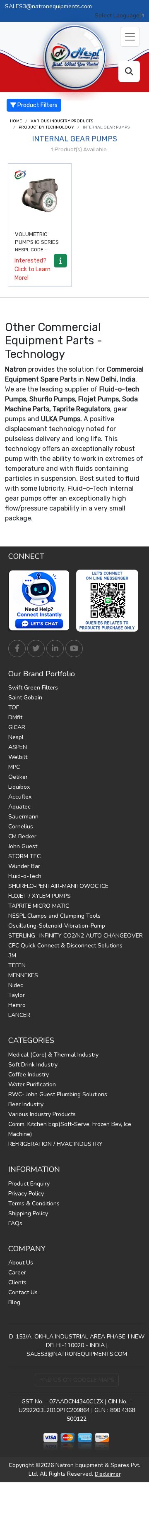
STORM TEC (24, 856)
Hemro (17, 1005)
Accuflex (19, 797)
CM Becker (22, 836)
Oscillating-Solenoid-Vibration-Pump (56, 926)
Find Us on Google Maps (76, 1380)
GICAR (16, 727)
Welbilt (17, 757)
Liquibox (19, 787)
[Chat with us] (41, 600)
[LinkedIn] (55, 648)
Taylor (16, 995)
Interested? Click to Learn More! (32, 269)
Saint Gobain (25, 697)
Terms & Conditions (34, 1203)
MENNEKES (23, 975)
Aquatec (19, 807)
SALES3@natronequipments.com (48, 6)
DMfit (15, 717)
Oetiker (18, 777)
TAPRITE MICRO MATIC (38, 906)
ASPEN (17, 747)
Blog (14, 1302)
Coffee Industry (28, 1074)
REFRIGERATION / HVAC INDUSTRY (55, 1144)
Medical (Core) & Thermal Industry (53, 1055)
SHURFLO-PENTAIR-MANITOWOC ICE (58, 886)
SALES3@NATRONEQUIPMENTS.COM (76, 1354)
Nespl (16, 737)
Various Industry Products (62, 121)
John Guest (22, 846)
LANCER (19, 1015)
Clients (17, 1282)
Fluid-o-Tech (24, 876)
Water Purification (32, 1084)
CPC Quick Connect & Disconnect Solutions (65, 945)
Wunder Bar (24, 866)
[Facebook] (17, 648)
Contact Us (23, 1292)
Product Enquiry (29, 1184)
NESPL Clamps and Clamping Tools (54, 916)
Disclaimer (107, 1474)
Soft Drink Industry (33, 1065)
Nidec (15, 985)
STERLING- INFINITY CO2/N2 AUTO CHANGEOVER (75, 936)
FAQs (15, 1223)
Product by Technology (46, 127)
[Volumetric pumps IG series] (39, 195)
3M (12, 955)
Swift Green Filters (33, 688)
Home (16, 121)
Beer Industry (25, 1104)
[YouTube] (74, 648)
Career (17, 1272)
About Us (20, 1263)
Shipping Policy (28, 1213)
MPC (14, 767)
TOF (13, 707)
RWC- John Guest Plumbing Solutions (57, 1094)
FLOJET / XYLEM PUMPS (39, 896)
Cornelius (20, 826)
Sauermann (23, 817)
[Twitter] (36, 648)
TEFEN (17, 965)
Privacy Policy (26, 1194)
